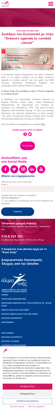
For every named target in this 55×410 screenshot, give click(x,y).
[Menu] (51, 4)
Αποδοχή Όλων (27, 386)
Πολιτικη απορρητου (11, 318)
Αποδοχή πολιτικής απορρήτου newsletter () (19, 197)
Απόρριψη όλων (27, 394)
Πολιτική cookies (17, 406)
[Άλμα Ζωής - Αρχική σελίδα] (13, 4)
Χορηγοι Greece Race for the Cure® (19, 314)
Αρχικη (4, 295)
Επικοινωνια (7, 322)
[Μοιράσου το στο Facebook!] (25, 135)
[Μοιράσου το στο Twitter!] (30, 135)
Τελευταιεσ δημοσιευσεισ (13, 299)
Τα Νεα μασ (32, 31)
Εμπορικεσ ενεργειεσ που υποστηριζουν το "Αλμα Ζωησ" (26, 304)
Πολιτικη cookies (10, 341)
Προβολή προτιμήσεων (28, 401)
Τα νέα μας (27, 146)
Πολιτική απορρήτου (36, 406)
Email (4, 184)
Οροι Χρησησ (7, 333)
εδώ (43, 124)
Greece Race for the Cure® (15, 310)
